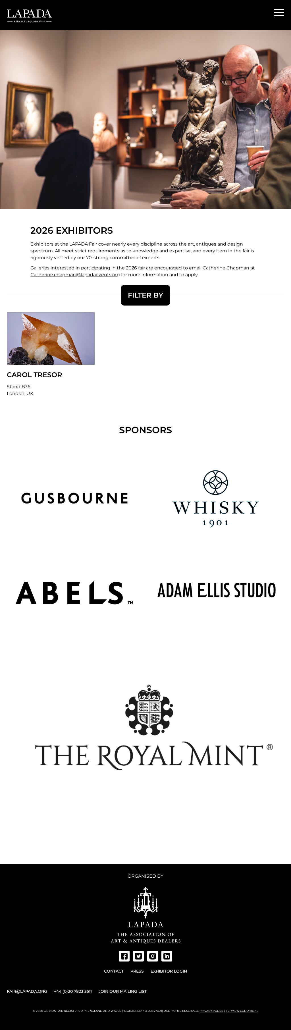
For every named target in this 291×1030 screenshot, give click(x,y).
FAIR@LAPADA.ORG (27, 991)
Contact (114, 971)
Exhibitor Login (169, 971)
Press (137, 971)
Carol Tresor (34, 375)
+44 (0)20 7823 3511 (73, 991)
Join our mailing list (123, 991)
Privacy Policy (211, 1011)
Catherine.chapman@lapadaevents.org (75, 274)
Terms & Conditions (242, 1011)
